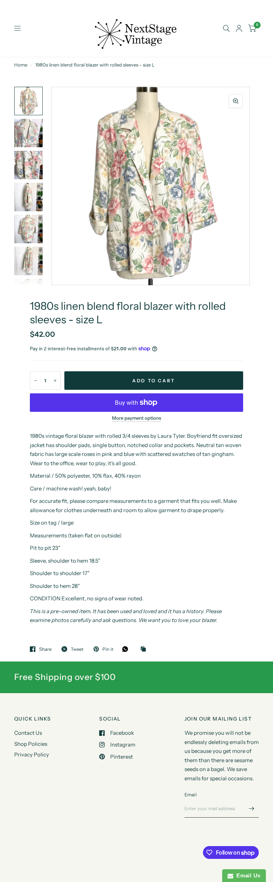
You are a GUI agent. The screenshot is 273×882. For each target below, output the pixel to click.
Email (190, 794)
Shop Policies (30, 743)
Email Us (247, 875)
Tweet (77, 649)
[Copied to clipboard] (145, 649)
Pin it (107, 649)
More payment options (136, 417)
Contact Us (28, 732)
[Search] (226, 28)
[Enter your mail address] (252, 808)
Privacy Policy (31, 754)
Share (45, 649)
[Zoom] (236, 101)
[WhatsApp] (127, 649)
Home (20, 65)
